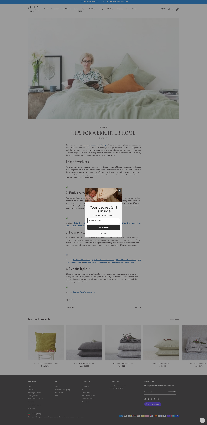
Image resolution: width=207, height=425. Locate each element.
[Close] (119, 190)
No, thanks (103, 233)
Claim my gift (103, 227)
